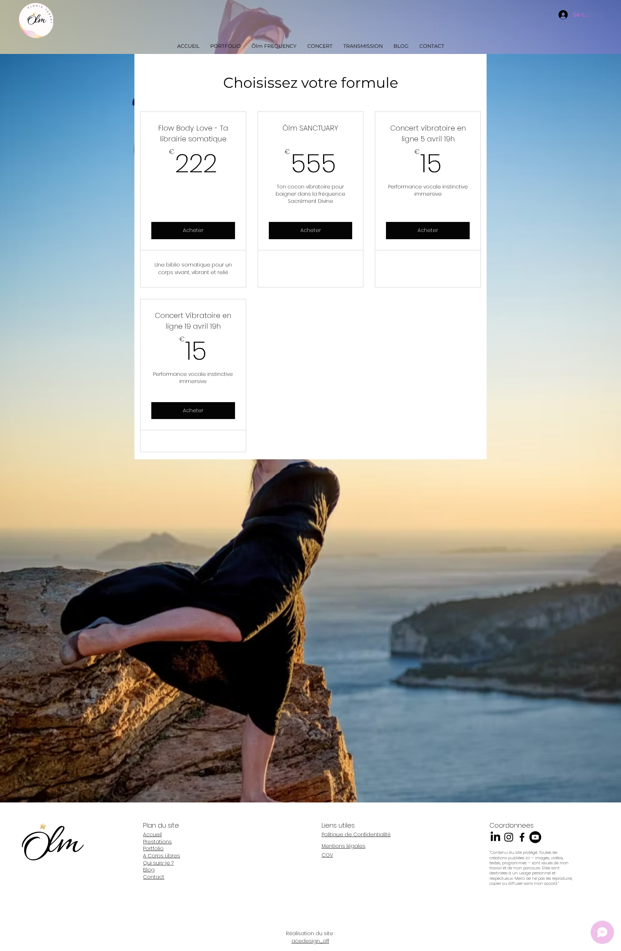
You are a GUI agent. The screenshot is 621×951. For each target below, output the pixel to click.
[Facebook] (522, 837)
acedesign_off (310, 941)
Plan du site (161, 825)
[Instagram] (509, 837)
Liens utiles (338, 825)
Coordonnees (511, 825)
